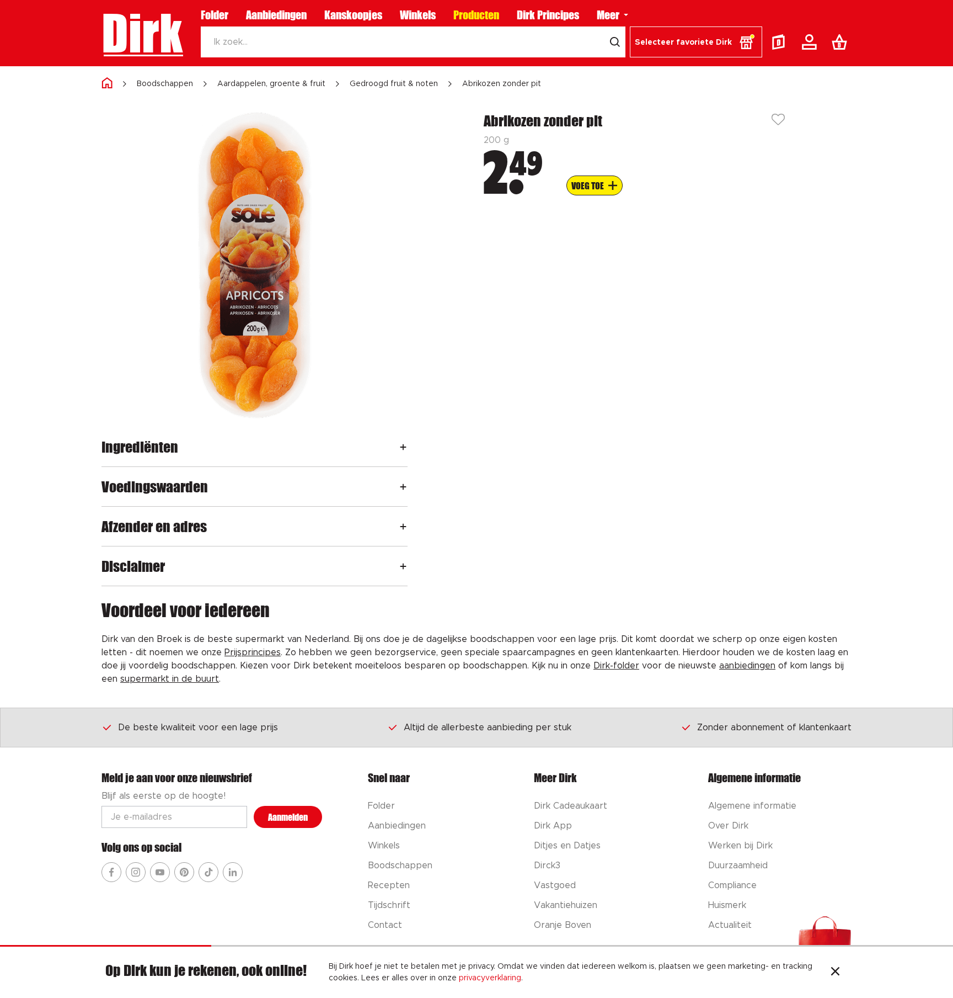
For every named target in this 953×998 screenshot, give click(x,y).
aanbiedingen (747, 665)
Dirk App (553, 825)
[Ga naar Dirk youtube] (160, 872)
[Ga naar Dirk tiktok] (208, 872)
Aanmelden (288, 817)
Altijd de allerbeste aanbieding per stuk (487, 727)
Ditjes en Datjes (567, 845)
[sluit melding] (835, 972)
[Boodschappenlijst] (842, 42)
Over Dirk (728, 825)
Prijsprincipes (252, 652)
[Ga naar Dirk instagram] (136, 872)
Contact (385, 925)
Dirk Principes (548, 15)
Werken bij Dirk (740, 845)
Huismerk (727, 905)
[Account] (811, 42)
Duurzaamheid (738, 865)
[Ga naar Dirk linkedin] (233, 872)
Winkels (418, 15)
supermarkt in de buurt (169, 679)
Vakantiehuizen (565, 905)
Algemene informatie (752, 805)
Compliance (732, 885)
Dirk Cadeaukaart (570, 805)
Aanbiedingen (276, 15)
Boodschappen (165, 84)
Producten (476, 15)
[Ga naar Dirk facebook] (111, 872)
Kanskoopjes (353, 15)
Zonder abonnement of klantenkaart (774, 727)
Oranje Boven (562, 925)
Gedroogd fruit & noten (394, 84)
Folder (214, 15)
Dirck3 (547, 865)
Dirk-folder (616, 665)
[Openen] (403, 447)
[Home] (107, 83)
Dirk (142, 33)
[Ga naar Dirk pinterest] (184, 872)
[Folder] (781, 42)
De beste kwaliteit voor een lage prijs (198, 727)
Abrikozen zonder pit (501, 84)
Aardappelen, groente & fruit (271, 84)
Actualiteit (730, 925)
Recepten (389, 885)
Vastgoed (555, 885)
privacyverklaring (490, 978)
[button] (696, 41)
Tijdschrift (389, 905)
